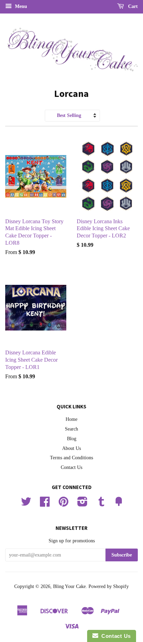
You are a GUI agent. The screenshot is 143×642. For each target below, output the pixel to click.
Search (71, 429)
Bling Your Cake (69, 586)
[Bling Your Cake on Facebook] (45, 504)
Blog (71, 438)
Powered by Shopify (109, 586)
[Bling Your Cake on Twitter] (26, 504)
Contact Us (71, 467)
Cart (132, 6)
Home (71, 419)
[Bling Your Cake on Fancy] (119, 504)
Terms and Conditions (71, 457)
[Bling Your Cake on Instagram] (82, 504)
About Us (71, 448)
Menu (20, 6)
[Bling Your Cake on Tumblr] (101, 504)
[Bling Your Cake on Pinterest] (63, 504)
